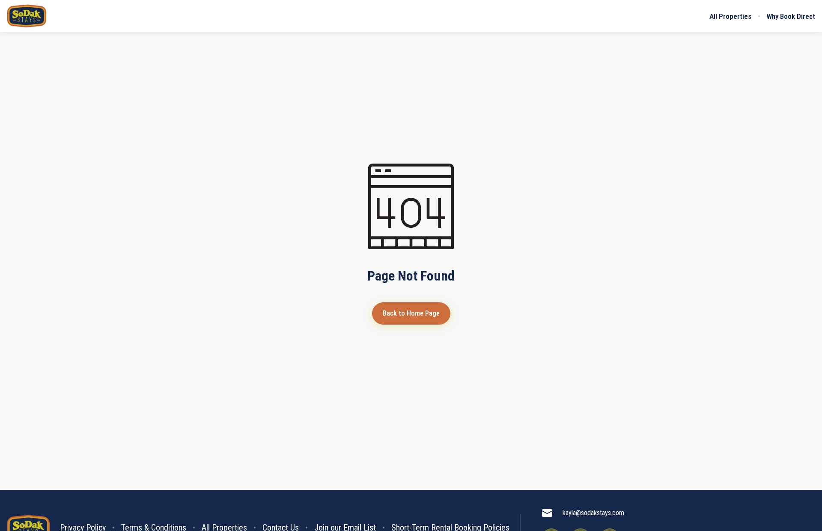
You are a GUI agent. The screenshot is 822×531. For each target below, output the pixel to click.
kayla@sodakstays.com (593, 513)
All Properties (730, 16)
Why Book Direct (791, 16)
